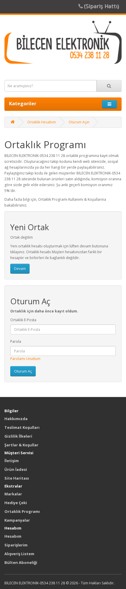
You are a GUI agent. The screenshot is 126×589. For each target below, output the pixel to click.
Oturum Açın (79, 122)
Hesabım (12, 536)
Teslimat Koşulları (22, 427)
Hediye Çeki (15, 502)
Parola (15, 341)
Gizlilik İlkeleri (18, 436)
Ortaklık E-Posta (23, 319)
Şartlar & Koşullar (21, 445)
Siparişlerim (16, 545)
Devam (20, 268)
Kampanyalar (17, 520)
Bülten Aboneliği (20, 562)
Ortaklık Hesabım (41, 122)
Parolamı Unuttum (25, 358)
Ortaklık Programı (22, 511)
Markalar (13, 494)
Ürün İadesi (15, 469)
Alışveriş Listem (19, 553)
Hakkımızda (16, 418)
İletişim (11, 460)
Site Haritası (16, 478)
